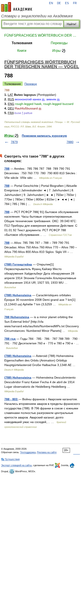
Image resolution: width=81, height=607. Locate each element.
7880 (70, 142)
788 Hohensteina (16, 317)
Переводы (59, 43)
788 (7, 168)
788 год (10, 338)
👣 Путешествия (10, 459)
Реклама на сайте (47, 452)
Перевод (30, 84)
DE (59, 3)
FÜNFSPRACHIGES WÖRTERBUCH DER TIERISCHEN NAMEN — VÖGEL (40, 35)
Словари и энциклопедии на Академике (37, 16)
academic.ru (16, 7)
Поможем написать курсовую (44, 135)
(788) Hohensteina (17, 295)
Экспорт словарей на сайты (16, 465)
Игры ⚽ (59, 50)
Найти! (71, 24)
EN (51, 3)
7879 (14, 142)
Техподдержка (28, 452)
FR (75, 3)
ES (67, 3)
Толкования (22, 43)
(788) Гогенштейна (18, 264)
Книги (21, 50)
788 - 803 (11, 399)
